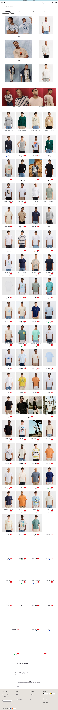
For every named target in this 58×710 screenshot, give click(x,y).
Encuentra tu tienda (7, 700)
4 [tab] (4, 112)
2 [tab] (3, 112)
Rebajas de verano (32, 700)
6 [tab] (32, 254)
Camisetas (8, 11)
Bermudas (16, 11)
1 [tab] (16, 112)
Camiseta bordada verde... (22, 130)
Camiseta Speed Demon (22, 438)
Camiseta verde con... (49, 604)
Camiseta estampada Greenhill (36, 130)
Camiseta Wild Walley (36, 485)
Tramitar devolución (19, 699)
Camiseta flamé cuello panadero (49, 201)
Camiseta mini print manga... (35, 556)
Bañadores (50, 11)
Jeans (35, 11)
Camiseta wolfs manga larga (42, 106)
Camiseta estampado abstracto (8, 177)
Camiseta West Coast (8, 485)
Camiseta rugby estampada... (46, 82)
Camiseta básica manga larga (22, 177)
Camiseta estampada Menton (35, 509)
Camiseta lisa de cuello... (36, 533)
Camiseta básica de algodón (8, 414)
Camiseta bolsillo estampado (22, 343)
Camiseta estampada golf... (8, 130)
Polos (46, 11)
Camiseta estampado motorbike (49, 414)
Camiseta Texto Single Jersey (35, 319)
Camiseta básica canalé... (9, 438)
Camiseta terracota (43, 651)
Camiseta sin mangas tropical (8, 272)
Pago (17, 696)
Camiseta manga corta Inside (35, 604)
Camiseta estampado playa (22, 533)
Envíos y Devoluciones (19, 694)
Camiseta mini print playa (9, 556)
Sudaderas (12, 11)
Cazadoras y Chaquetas (40, 11)
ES (45, 704)
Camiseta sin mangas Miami (49, 580)
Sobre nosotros (32, 696)
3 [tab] (17, 112)
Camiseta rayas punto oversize (22, 248)
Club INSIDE (31, 694)
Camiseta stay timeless (49, 177)
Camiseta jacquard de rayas (15, 106)
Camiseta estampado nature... (49, 130)
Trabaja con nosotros (32, 697)
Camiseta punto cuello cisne (49, 296)
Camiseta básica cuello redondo (9, 296)
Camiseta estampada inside (49, 485)
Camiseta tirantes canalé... (36, 177)
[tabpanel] (19, 25)
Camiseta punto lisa (29, 414)
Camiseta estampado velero (8, 367)
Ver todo (3, 11)
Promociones (18, 697)
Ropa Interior (30, 11)
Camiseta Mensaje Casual (22, 485)
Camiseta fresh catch (49, 343)
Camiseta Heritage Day (22, 367)
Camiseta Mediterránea (8, 319)
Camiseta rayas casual (8, 580)
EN (48, 704)
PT (46, 704)
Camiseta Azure (35, 296)
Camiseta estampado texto (22, 201)
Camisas (21, 11)
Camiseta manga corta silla (8, 509)
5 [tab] (18, 112)
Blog (30, 699)
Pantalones (25, 11)
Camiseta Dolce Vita (49, 248)
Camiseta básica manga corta (22, 604)
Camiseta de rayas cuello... (19, 82)
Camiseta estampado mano (19, 35)
